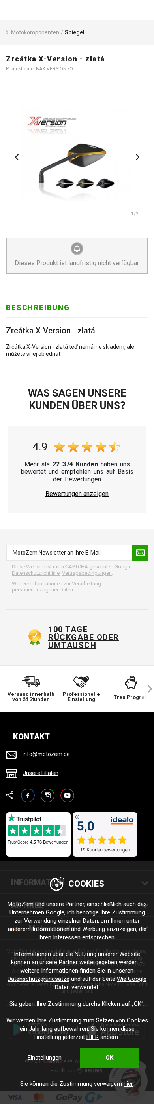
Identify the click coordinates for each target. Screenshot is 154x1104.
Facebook (28, 792)
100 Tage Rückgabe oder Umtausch (83, 637)
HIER (92, 1037)
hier (128, 1083)
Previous (17, 157)
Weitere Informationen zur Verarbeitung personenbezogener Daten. (56, 587)
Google (55, 912)
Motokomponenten (35, 32)
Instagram (47, 792)
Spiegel (75, 32)
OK (109, 1057)
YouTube (67, 792)
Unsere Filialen (40, 773)
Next (137, 157)
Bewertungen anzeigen (77, 494)
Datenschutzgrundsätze (38, 978)
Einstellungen (45, 1057)
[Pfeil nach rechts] (146, 689)
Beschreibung (38, 307)
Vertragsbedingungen (87, 573)
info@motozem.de (46, 754)
